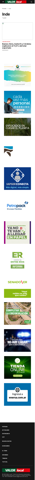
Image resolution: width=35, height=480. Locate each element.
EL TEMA (4, 450)
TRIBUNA (4, 458)
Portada (4, 8)
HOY (3, 437)
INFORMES (5, 455)
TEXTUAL (4, 462)
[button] (3, 2)
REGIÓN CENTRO (6, 41)
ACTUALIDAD (5, 430)
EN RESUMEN (6, 446)
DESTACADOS (6, 433)
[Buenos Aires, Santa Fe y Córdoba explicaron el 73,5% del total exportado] (17, 31)
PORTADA (4, 426)
